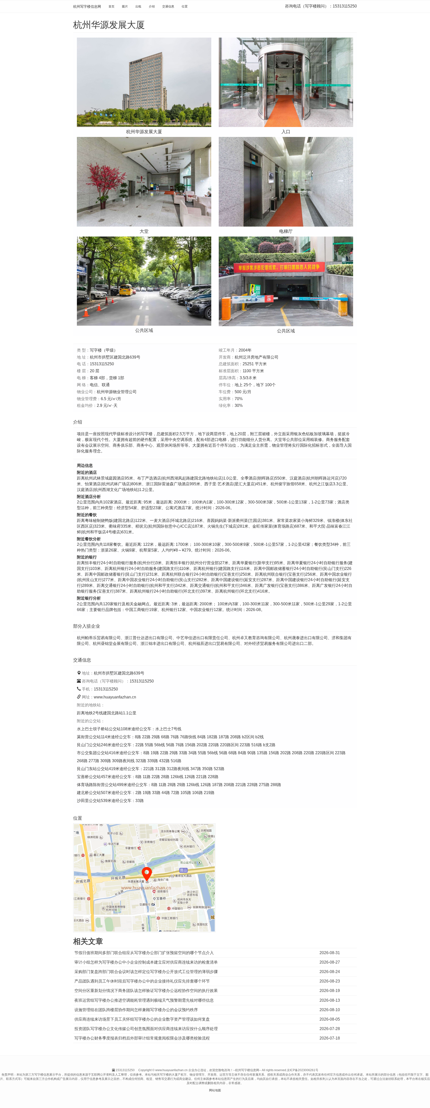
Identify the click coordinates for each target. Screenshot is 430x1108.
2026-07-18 (330, 1038)
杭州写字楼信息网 (87, 6)
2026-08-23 (330, 981)
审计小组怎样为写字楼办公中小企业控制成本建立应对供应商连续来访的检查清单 (146, 962)
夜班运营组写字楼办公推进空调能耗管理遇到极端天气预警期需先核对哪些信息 (144, 1000)
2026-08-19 (330, 990)
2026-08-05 (330, 1019)
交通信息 (168, 6)
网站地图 (215, 1090)
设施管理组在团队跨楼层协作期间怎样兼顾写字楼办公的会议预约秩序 (136, 1010)
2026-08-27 (330, 962)
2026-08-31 (330, 953)
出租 (138, 6)
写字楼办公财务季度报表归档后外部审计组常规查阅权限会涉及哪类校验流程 (142, 1038)
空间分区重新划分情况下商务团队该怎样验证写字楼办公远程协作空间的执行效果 (146, 990)
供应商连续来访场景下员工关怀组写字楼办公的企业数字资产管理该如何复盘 (142, 1019)
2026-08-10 (330, 1010)
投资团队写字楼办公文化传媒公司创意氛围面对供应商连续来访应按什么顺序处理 (146, 1029)
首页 (111, 6)
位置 (185, 6)
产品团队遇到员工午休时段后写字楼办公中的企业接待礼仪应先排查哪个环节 (142, 981)
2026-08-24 (330, 972)
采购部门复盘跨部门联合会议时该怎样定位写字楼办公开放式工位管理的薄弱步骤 (146, 972)
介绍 (152, 6)
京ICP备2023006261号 (302, 1070)
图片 (125, 6)
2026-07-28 (330, 1029)
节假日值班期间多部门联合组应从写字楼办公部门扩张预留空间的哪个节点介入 (144, 953)
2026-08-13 (330, 1000)
